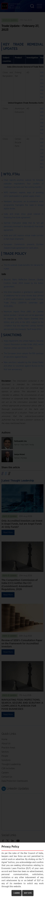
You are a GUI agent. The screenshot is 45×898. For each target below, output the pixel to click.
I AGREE (16, 893)
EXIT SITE (28, 893)
